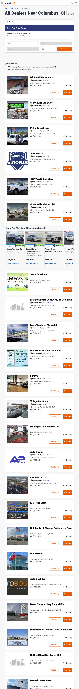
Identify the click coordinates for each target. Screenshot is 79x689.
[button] (74, 3)
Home (6, 9)
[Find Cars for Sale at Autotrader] (10, 2)
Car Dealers (14, 9)
